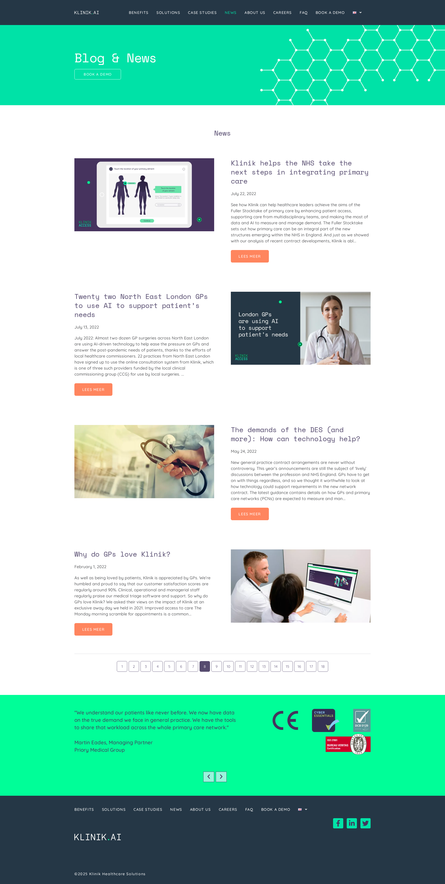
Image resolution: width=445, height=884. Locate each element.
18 (323, 665)
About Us (255, 12)
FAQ (304, 12)
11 (241, 665)
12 (252, 665)
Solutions (168, 12)
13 (264, 665)
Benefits (139, 12)
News (231, 12)
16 (300, 665)
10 (229, 665)
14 (276, 665)
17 (312, 665)
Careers (282, 12)
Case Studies (202, 12)
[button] (208, 777)
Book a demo (330, 12)
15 (288, 665)
